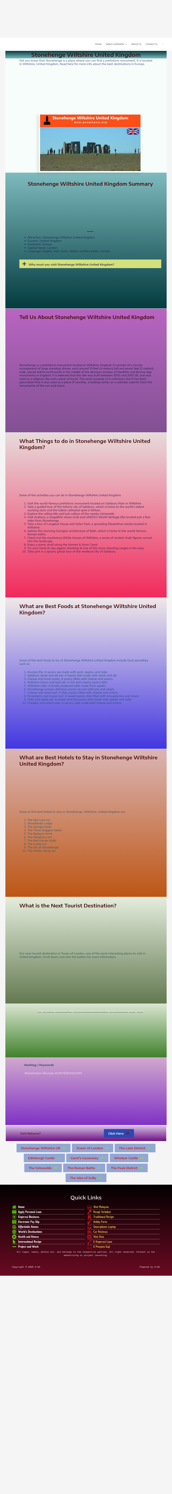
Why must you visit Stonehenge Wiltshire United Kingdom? (71, 264)
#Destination (33, 1073)
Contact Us (151, 44)
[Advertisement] (80, 19)
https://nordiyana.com (52, 1011)
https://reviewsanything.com (124, 1011)
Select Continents (115, 44)
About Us (136, 44)
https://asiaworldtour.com (86, 1011)
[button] (163, 44)
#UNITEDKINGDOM (68, 1073)
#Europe (48, 1073)
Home (98, 44)
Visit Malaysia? (30, 1133)
